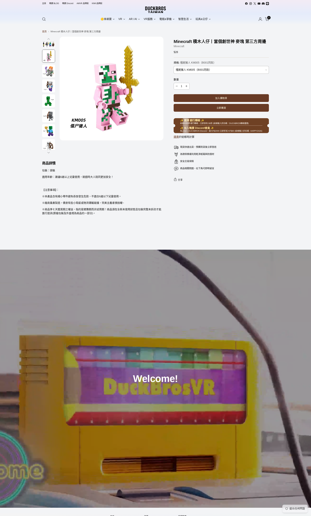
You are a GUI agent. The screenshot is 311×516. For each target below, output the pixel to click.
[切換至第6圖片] (48, 115)
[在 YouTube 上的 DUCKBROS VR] (259, 3)
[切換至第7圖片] (48, 130)
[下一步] (48, 152)
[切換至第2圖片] (48, 56)
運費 (176, 137)
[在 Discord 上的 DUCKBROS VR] (263, 3)
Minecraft (179, 46)
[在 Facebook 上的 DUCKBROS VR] (246, 3)
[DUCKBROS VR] (155, 10)
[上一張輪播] (258, 238)
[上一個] (48, 39)
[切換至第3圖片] (48, 71)
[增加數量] (186, 86)
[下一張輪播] (266, 238)
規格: (195, 62)
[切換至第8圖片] (48, 145)
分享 (180, 179)
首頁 (44, 31)
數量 (176, 79)
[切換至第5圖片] (48, 100)
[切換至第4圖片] (48, 85)
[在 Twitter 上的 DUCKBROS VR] (254, 3)
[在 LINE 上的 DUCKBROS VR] (267, 3)
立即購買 (221, 108)
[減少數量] (177, 86)
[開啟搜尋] (44, 19)
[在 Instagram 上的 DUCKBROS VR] (250, 3)
